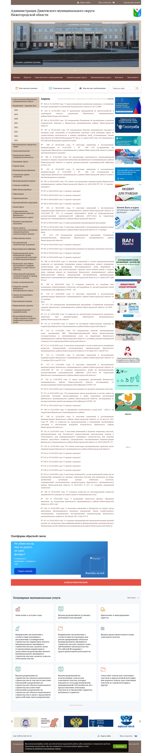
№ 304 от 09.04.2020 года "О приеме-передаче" (61, 244)
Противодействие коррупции (25, 202)
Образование (18, 194)
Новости (27, 77)
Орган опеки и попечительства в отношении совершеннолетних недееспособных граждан (25, 231)
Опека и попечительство (23, 282)
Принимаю (120, 746)
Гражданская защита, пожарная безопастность (23, 156)
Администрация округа (77, 77)
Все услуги (132, 598)
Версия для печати (132, 2)
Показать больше (76, 705)
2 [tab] (78, 70)
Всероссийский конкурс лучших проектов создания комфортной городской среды (24, 319)
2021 (16, 123)
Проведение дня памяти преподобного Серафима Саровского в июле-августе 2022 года (24, 266)
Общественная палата (22, 238)
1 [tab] (75, 70)
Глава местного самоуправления (49, 77)
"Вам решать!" (133, 77)
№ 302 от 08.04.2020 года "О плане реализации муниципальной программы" (73, 223)
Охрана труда (18, 166)
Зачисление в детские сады (28, 615)
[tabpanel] (76, 45)
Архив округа (18, 207)
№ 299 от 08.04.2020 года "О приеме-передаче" (61, 199)
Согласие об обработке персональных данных (43, 749)
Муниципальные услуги (101, 77)
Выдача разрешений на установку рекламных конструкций (74, 616)
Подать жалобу (25, 571)
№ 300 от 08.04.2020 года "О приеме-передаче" (61, 203)
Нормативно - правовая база (24, 106)
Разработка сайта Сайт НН (129, 744)
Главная (16, 77)
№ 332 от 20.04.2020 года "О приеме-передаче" (61, 405)
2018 (16, 110)
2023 (16, 132)
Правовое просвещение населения (22, 222)
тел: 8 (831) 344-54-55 (22, 736)
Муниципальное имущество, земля (24, 145)
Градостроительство (21, 151)
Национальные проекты (23, 305)
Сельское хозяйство (21, 185)
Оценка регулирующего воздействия (23, 296)
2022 (16, 127)
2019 (16, 114)
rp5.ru (128, 447)
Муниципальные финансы (24, 170)
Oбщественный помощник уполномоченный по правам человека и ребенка (25, 276)
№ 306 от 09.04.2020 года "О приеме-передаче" (61, 253)
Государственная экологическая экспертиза (24, 243)
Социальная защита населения (21, 175)
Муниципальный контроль (24, 181)
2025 (16, 140)
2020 (16, 119)
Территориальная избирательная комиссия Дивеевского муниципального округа (23, 214)
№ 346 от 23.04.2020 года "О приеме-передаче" (61, 461)
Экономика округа (20, 161)
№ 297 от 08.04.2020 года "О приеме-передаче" (61, 191)
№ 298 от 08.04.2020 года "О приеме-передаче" (61, 195)
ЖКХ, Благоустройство (22, 189)
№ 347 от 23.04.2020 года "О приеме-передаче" (61, 466)
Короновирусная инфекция (24, 249)
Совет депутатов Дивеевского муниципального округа (25, 100)
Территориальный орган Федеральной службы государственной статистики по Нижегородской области (25, 256)
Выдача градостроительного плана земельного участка (117, 635)
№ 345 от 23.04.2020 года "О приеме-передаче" (61, 457)
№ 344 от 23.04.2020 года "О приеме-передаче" (61, 453)
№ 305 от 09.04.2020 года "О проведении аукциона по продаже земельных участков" (77, 249)
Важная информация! (76, 582)
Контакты (119, 77)
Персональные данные (22, 301)
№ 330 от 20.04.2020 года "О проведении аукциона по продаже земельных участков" (77, 389)
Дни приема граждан (28, 88)
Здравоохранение (20, 198)
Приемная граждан (61, 88)
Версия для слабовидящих (94, 88)
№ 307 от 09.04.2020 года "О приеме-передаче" (61, 257)
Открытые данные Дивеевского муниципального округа (23, 288)
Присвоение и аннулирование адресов (115, 616)
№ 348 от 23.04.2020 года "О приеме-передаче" (61, 470)
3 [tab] (81, 70)
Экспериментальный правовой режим (21, 311)
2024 (16, 136)
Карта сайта (85, 2)
